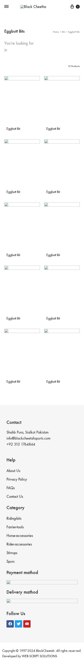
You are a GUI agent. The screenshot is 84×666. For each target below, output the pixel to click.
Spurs (10, 561)
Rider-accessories (19, 544)
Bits (63, 32)
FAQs (10, 488)
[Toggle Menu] (6, 6)
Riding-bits (13, 518)
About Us (13, 471)
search (15, 49)
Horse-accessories (19, 535)
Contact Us (14, 496)
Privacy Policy (16, 479)
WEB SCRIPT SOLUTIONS (39, 656)
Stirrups (11, 553)
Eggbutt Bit (13, 129)
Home (56, 32)
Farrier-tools (15, 527)
